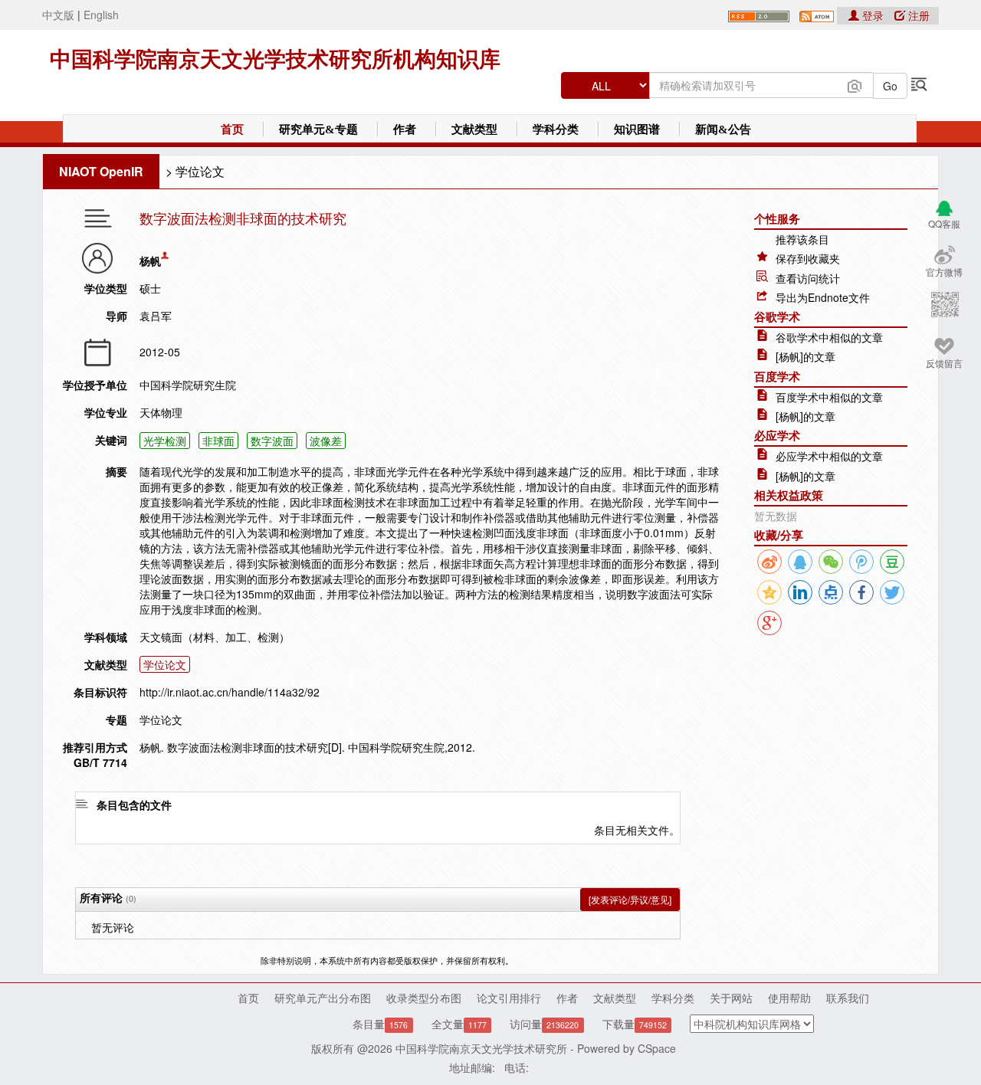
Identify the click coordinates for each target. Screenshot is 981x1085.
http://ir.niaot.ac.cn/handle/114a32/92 (229, 692)
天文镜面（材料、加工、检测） (214, 636)
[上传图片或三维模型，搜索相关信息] (854, 84)
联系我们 (847, 997)
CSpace (657, 1048)
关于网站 (731, 997)
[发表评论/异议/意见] (630, 899)
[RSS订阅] (758, 14)
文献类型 (474, 129)
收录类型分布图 (423, 997)
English (101, 14)
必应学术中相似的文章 (829, 456)
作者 (404, 129)
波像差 (326, 440)
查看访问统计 (808, 278)
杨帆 (150, 260)
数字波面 (272, 440)
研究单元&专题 (318, 129)
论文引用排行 (509, 997)
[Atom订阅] (816, 14)
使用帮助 (789, 997)
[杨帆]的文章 (805, 356)
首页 (232, 129)
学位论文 (200, 171)
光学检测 (164, 440)
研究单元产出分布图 (322, 997)
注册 (917, 15)
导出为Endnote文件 (823, 297)
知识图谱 (637, 129)
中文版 (58, 14)
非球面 (218, 440)
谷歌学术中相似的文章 (829, 337)
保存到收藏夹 (808, 258)
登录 (873, 15)
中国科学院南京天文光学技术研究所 (481, 1048)
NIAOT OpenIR (101, 171)
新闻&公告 (723, 129)
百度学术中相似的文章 (829, 397)
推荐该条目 (802, 239)
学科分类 (556, 129)
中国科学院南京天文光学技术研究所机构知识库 (275, 59)
